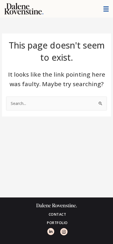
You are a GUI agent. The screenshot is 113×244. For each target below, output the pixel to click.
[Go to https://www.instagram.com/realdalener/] (63, 233)
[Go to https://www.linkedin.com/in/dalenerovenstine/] (50, 233)
